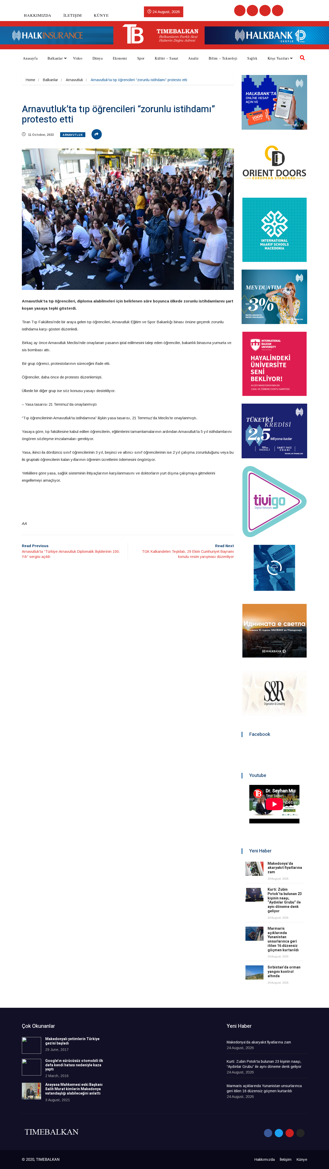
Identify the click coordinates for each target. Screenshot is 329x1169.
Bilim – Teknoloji (223, 58)
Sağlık (252, 58)
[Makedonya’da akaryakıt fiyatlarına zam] (254, 869)
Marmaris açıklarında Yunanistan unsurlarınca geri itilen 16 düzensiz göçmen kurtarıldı (283, 939)
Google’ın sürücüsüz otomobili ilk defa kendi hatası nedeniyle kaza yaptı (74, 1065)
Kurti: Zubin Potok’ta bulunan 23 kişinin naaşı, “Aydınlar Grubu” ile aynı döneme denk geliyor (285, 900)
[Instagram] (277, 10)
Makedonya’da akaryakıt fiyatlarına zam (285, 868)
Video (78, 58)
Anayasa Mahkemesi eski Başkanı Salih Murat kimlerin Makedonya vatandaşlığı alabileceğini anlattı (74, 1089)
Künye (101, 15)
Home (30, 80)
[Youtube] (265, 10)
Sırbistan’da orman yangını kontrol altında (284, 972)
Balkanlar (55, 58)
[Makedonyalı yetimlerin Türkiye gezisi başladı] (31, 1045)
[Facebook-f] (268, 1133)
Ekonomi (120, 58)
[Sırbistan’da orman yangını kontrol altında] (254, 972)
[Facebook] (239, 10)
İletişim (72, 15)
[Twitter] (252, 10)
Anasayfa (30, 58)
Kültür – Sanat (166, 58)
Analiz (193, 58)
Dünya (98, 58)
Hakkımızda (37, 15)
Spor (141, 58)
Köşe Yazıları (278, 58)
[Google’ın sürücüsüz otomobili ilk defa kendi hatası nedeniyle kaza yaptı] (31, 1067)
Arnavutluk (74, 80)
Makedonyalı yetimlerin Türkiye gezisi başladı (72, 1041)
